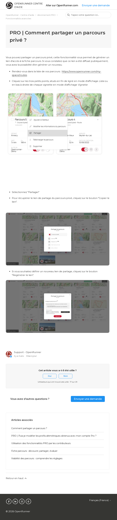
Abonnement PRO (46, 15)
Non (66, 376)
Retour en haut (15, 478)
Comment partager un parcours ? (29, 428)
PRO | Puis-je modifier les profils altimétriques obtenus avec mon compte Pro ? (53, 435)
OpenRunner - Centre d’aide (20, 15)
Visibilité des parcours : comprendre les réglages (36, 458)
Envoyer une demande (96, 5)
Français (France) (99, 500)
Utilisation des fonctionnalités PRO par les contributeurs (41, 443)
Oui (49, 376)
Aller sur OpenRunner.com (62, 5)
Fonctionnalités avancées (18, 18)
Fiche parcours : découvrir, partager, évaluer (34, 451)
